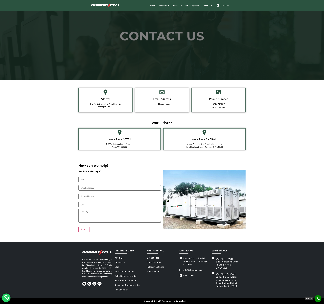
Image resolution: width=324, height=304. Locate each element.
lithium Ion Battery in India (127, 285)
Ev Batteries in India (124, 271)
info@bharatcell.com (162, 104)
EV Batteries (153, 258)
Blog (117, 267)
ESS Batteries (154, 271)
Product (176, 5)
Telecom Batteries (155, 267)
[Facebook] (84, 284)
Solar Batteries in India (126, 276)
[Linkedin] (94, 284)
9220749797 (218, 104)
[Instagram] (89, 284)
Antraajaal (180, 301)
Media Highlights (192, 5)
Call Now (225, 5)
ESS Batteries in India (125, 281)
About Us (163, 5)
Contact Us (207, 5)
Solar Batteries (154, 262)
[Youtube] (99, 284)
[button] (164, 5)
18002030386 (218, 107)
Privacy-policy (121, 290)
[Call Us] (318, 298)
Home (152, 5)
